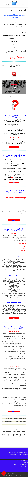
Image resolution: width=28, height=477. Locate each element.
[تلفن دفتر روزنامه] (14, 3)
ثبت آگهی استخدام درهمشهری (14, 87)
